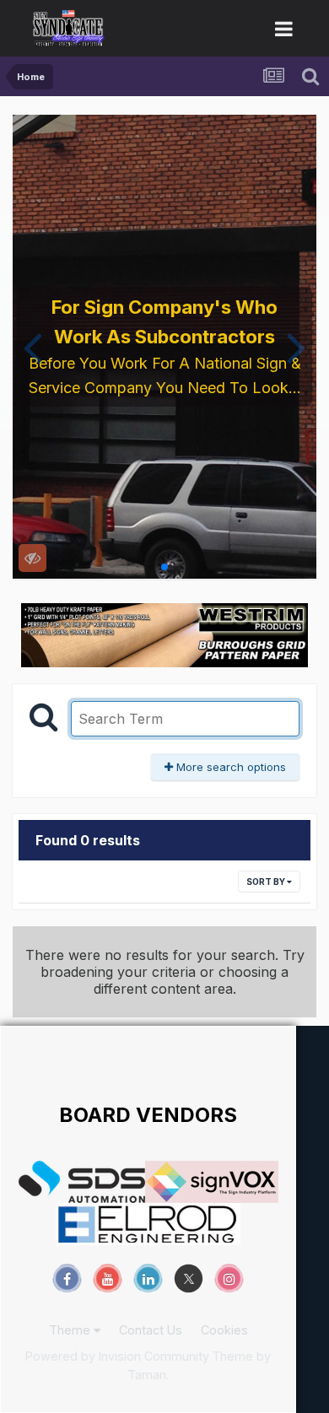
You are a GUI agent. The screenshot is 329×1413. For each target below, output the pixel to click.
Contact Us (150, 1330)
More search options (229, 767)
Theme (71, 1330)
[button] (32, 346)
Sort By (266, 881)
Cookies (224, 1330)
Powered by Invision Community (117, 1356)
